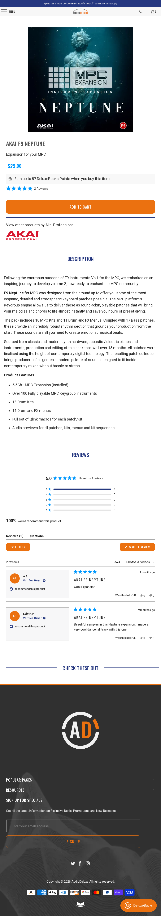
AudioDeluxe (79, 881)
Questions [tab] (36, 536)
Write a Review (141, 547)
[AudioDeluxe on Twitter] (73, 864)
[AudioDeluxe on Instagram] (88, 864)
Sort (117, 562)
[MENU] (2, 11)
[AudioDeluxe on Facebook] (80, 864)
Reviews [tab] (14, 536)
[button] (27, 188)
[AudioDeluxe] (80, 11)
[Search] (141, 11)
